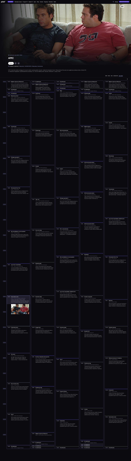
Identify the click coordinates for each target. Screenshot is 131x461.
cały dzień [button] (121, 75)
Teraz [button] (109, 75)
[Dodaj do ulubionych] (15, 63)
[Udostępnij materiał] (18, 63)
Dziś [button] (106, 75)
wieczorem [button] (115, 75)
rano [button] (112, 75)
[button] (127, 79)
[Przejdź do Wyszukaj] (113, 2)
